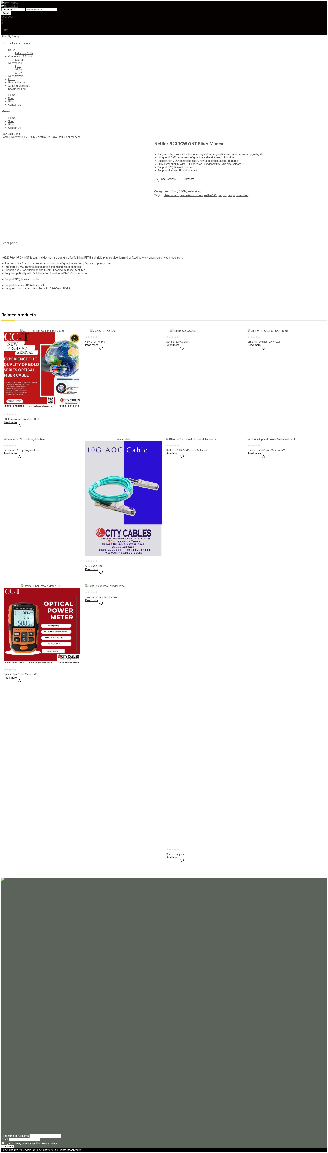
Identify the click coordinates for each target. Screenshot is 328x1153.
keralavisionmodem (191, 195)
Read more (10, 422)
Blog (11, 101)
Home (11, 95)
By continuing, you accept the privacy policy (31, 1143)
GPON (18, 69)
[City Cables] (9, 3)
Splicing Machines (19, 85)
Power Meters (16, 82)
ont (224, 195)
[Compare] (28, 424)
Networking (15, 63)
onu (230, 195)
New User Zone (10, 133)
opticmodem (240, 195)
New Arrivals (15, 76)
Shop (11, 98)
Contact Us (14, 104)
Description (9, 243)
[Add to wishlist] (20, 424)
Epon (18, 66)
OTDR (11, 79)
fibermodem (171, 195)
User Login (7, 16)
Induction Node (24, 53)
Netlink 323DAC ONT (320, 140)
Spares (19, 59)
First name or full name (15, 1135)
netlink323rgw (212, 195)
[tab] (11, 243)
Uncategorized (17, 89)
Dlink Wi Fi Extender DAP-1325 (324, 140)
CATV (11, 50)
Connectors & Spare (20, 56)
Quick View (35, 424)
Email (4, 1139)
